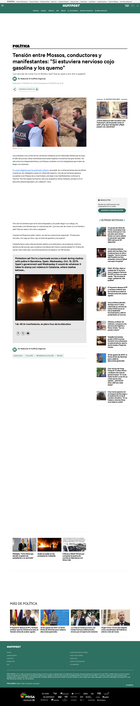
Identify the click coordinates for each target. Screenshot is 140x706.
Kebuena (104, 696)
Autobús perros (102, 1)
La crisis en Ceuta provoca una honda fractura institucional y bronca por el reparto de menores (84, 630)
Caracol (106, 693)
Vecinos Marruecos (21, 1)
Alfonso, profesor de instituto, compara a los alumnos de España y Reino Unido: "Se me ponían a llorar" (117, 326)
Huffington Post (49, 696)
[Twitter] (23, 333)
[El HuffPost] (71, 5)
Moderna (55, 700)
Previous (19, 300)
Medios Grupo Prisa (28, 700)
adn (99, 693)
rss (8, 664)
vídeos (63, 10)
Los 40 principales (56, 693)
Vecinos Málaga (113, 1)
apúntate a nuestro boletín (112, 210)
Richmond (45, 700)
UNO (60, 696)
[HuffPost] (14, 646)
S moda (83, 700)
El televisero (73, 10)
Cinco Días (74, 696)
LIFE (57, 10)
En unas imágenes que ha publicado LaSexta (31, 170)
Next (80, 300)
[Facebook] (18, 333)
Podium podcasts (65, 700)
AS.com (92, 693)
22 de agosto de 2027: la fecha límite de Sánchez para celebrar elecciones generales (117, 358)
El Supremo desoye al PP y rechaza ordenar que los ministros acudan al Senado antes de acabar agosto (117, 291)
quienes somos (12, 655)
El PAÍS (46, 693)
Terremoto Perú (44, 1)
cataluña (29, 356)
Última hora (127, 6)
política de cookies (76, 655)
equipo (9, 652)
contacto (10, 658)
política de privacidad (77, 661)
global (43, 10)
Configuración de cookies (79, 652)
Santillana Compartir (77, 693)
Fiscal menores (34, 1)
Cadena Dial (82, 696)
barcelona (18, 356)
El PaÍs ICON (74, 700)
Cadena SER (86, 693)
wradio (66, 696)
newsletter (11, 661)
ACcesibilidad (74, 664)
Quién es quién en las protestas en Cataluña (46, 555)
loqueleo (92, 700)
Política (21, 46)
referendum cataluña (45, 356)
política (36, 10)
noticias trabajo (86, 10)
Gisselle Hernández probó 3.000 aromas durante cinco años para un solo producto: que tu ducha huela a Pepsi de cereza (117, 342)
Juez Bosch (92, 1)
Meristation (101, 700)
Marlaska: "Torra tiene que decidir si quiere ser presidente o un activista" (23, 556)
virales (51, 10)
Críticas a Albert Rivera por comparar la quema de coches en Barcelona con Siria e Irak (73, 557)
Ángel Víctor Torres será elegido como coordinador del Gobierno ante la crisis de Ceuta (114, 630)
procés (60, 356)
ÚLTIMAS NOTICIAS (101, 10)
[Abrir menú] (2, 5)
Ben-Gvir (54, 1)
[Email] (28, 333)
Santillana (66, 693)
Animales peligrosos (126, 1)
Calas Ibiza (83, 1)
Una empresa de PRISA (28, 695)
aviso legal (73, 658)
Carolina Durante (63, 1)
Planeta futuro (97, 696)
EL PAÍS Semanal (89, 696)
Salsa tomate (74, 1)
